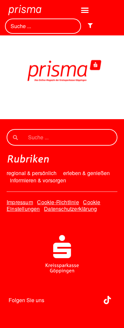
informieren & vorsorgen (38, 180)
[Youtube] (89, 300)
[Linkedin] (70, 300)
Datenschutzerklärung (70, 208)
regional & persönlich (32, 173)
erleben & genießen (86, 173)
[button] (85, 10)
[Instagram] (52, 300)
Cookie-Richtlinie (58, 202)
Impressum (20, 202)
